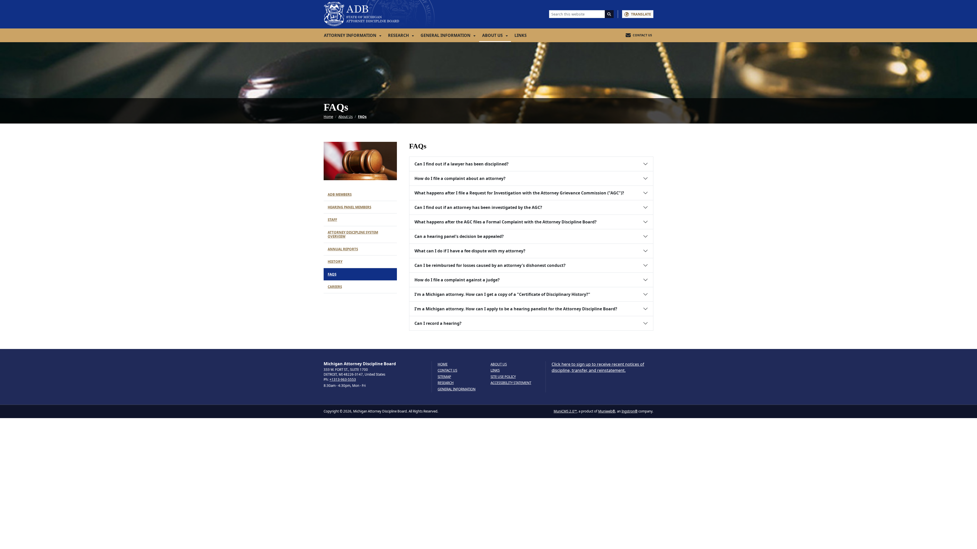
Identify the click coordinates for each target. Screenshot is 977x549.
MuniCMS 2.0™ (565, 411)
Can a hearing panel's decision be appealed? (459, 236)
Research (399, 35)
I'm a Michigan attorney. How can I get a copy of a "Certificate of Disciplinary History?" (502, 294)
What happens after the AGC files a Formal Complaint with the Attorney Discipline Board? (505, 222)
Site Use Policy (503, 377)
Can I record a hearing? (438, 323)
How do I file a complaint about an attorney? (460, 178)
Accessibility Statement (511, 383)
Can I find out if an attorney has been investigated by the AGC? (478, 207)
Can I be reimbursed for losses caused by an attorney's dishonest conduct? (490, 265)
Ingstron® (630, 411)
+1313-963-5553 (342, 379)
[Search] (609, 14)
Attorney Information (350, 35)
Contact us (447, 370)
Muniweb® (606, 411)
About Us (493, 35)
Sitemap (444, 377)
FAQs (362, 116)
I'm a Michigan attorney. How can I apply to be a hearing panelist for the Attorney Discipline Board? (515, 309)
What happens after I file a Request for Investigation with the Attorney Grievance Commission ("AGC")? (519, 193)
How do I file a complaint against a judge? (457, 280)
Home (328, 116)
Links (520, 35)
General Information (446, 35)
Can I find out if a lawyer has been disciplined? (461, 164)
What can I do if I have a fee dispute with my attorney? (469, 251)
